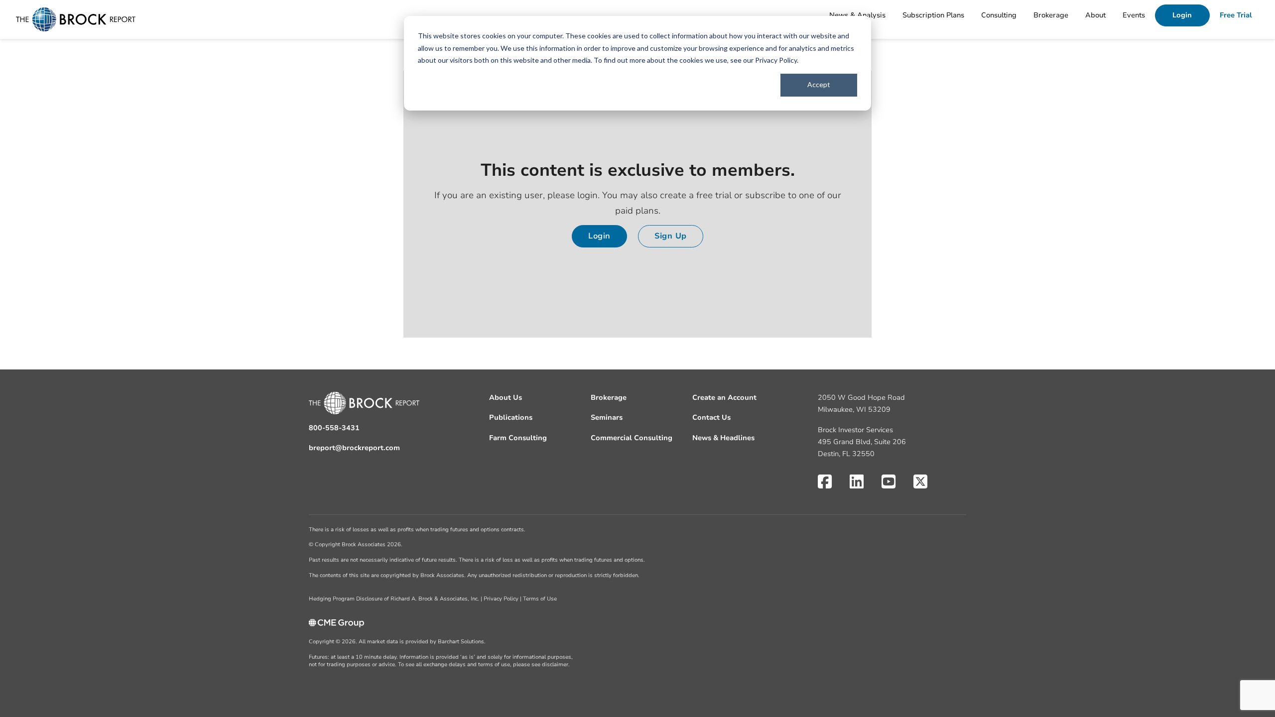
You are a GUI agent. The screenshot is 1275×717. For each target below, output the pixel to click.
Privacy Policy (776, 60)
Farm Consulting (518, 438)
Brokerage (1050, 15)
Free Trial (1236, 15)
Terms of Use (540, 598)
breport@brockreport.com (354, 448)
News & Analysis (857, 15)
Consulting (999, 15)
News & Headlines (723, 438)
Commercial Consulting (631, 438)
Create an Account (724, 397)
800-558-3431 (334, 428)
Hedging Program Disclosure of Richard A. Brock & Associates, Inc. (394, 598)
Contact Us (711, 417)
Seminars (607, 417)
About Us (505, 397)
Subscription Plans (933, 15)
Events (1134, 15)
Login (1182, 15)
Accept (818, 84)
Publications (510, 417)
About (1095, 15)
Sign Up (670, 236)
